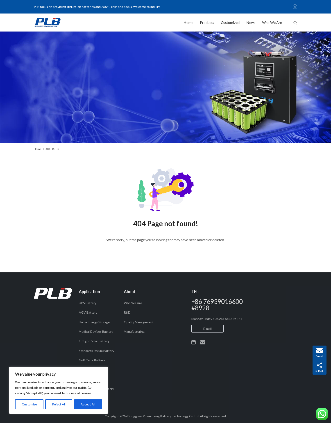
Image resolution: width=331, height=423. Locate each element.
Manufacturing (134, 331)
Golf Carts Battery (92, 360)
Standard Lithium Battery (96, 351)
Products (207, 22)
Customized (230, 22)
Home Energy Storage (94, 322)
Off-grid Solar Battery (94, 341)
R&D (127, 312)
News (250, 22)
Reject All (59, 404)
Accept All (88, 404)
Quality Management (139, 322)
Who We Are (272, 22)
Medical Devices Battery (96, 331)
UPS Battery (87, 303)
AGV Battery (88, 312)
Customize (29, 404)
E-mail (207, 328)
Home (188, 22)
